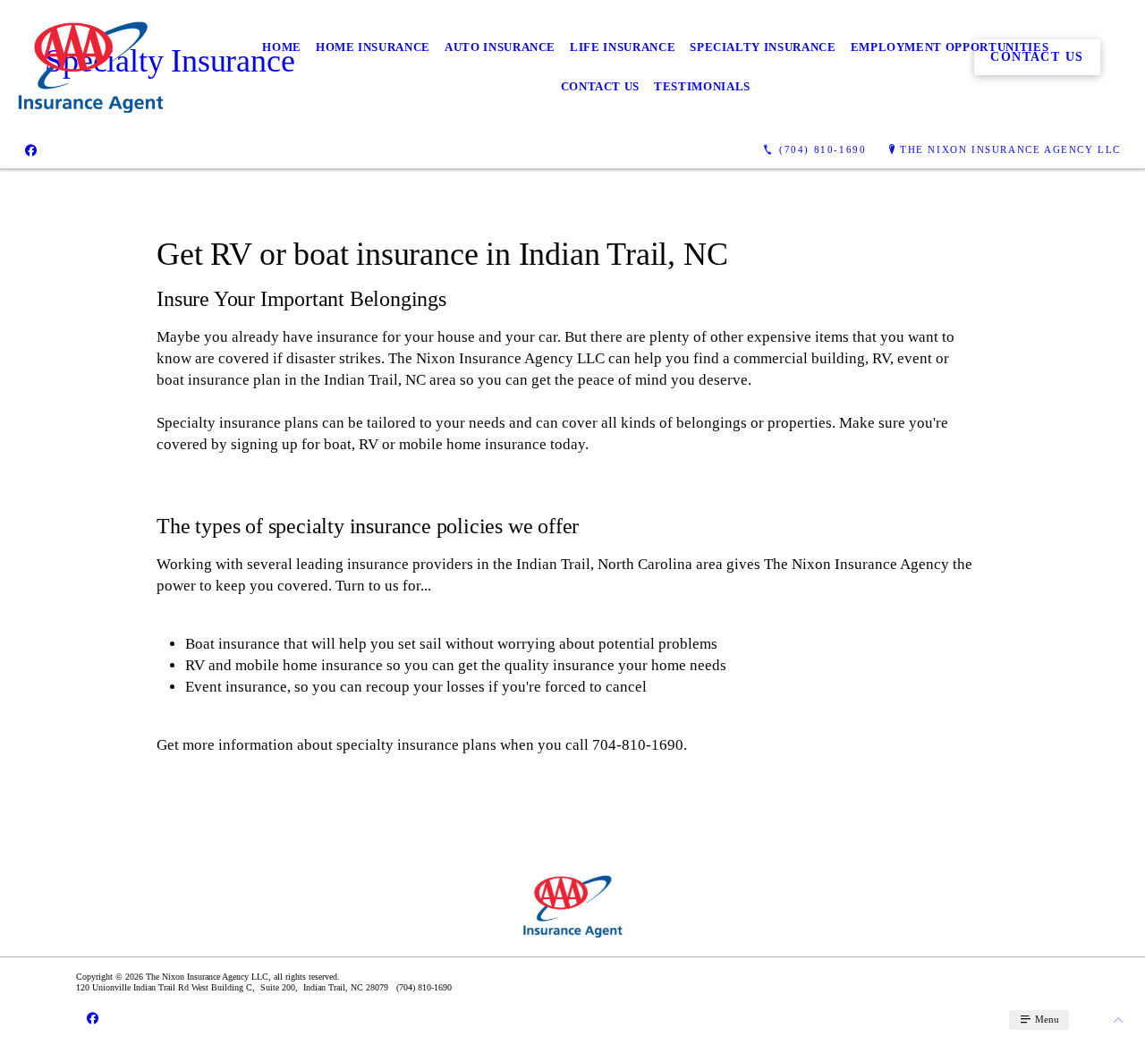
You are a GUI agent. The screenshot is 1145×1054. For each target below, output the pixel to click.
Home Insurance (373, 47)
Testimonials (702, 86)
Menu (1045, 1019)
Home (281, 47)
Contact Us (600, 86)
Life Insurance (622, 47)
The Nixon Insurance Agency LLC (1010, 149)
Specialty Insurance (762, 47)
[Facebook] (30, 150)
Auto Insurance (500, 47)
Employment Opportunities (950, 47)
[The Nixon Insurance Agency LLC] (90, 67)
